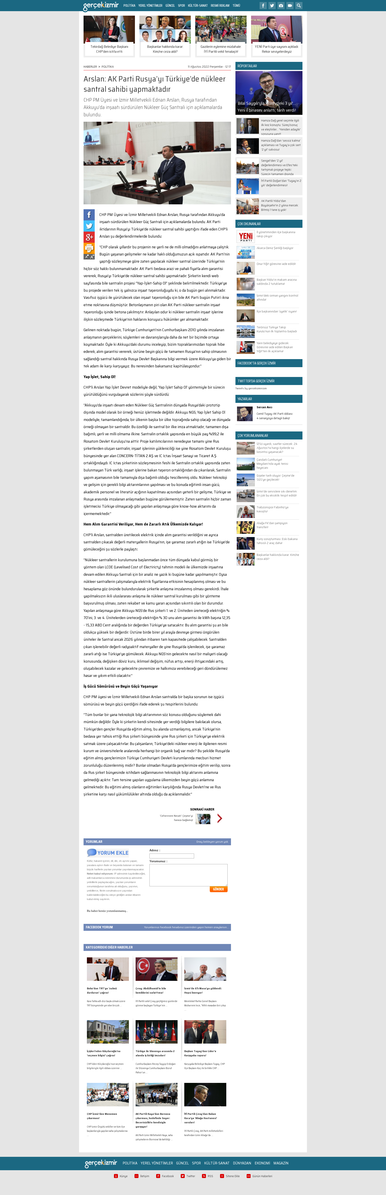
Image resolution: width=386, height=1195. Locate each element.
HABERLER (90, 66)
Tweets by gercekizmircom (251, 388)
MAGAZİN (281, 1163)
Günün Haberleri (262, 1176)
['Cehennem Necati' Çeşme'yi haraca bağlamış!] (203, 825)
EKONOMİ (262, 1163)
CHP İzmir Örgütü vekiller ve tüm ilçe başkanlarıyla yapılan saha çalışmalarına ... (107, 1131)
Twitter (191, 1176)
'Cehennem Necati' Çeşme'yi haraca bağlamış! (176, 818)
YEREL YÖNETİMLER (150, 5)
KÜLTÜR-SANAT (198, 5)
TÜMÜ (236, 5)
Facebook (168, 1176)
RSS (210, 1176)
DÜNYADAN (242, 1163)
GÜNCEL (170, 5)
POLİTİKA (129, 5)
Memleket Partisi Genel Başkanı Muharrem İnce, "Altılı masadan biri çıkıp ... (205, 1005)
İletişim (144, 1176)
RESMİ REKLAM (220, 5)
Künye (124, 1176)
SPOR (181, 5)
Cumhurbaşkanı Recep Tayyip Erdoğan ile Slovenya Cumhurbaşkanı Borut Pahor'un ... (156, 1068)
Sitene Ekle (233, 1176)
